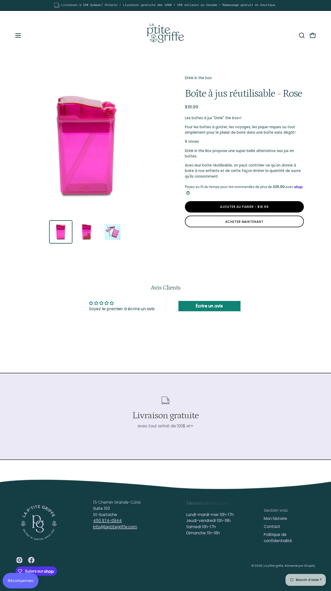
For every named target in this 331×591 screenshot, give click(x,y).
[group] (165, 5)
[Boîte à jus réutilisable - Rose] (60, 232)
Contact (272, 526)
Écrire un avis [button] (209, 306)
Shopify (309, 566)
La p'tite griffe (273, 566)
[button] (301, 35)
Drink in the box (198, 77)
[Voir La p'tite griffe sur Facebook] (31, 560)
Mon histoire (275, 518)
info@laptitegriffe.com (115, 526)
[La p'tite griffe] (165, 35)
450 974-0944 (107, 521)
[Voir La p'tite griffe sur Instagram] (19, 560)
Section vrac (276, 510)
